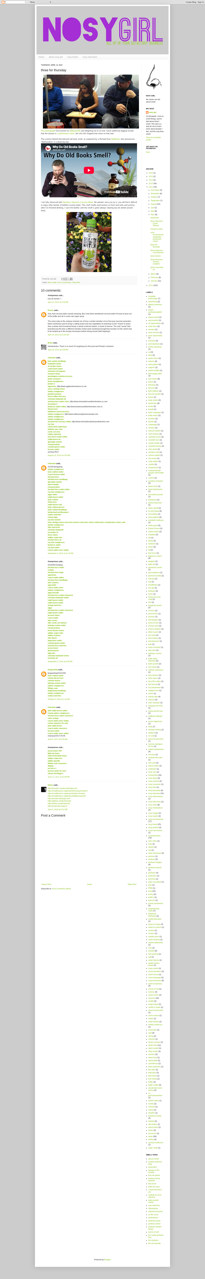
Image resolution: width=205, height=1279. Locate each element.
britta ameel (153, 415)
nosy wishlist (153, 827)
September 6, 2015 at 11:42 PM (60, 553)
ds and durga (153, 511)
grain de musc (154, 1187)
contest (151, 478)
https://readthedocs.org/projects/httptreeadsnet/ (67, 796)
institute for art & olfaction (154, 1196)
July (153, 208)
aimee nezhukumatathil (155, 311)
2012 (151, 187)
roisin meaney (154, 940)
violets (151, 1110)
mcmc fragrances (155, 721)
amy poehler (153, 320)
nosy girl (152, 112)
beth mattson (153, 391)
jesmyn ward (153, 626)
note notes (152, 841)
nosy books (72, 57)
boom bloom (156, 256)
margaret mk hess (155, 706)
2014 (151, 180)
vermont (151, 1107)
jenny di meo (153, 623)
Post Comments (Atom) (61, 889)
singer (150, 1018)
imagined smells (155, 605)
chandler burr (153, 440)
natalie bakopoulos (156, 749)
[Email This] (62, 278)
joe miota (152, 635)
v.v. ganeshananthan (155, 1094)
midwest (151, 733)
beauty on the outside (153, 1171)
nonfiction (152, 769)
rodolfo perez (153, 937)
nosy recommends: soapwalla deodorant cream (157, 237)
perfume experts (154, 868)
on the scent (153, 1215)
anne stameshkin (155, 336)
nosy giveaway (154, 790)
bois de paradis (154, 394)
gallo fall (151, 564)
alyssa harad (153, 317)
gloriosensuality (154, 576)
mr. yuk (151, 736)
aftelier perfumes (155, 305)
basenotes (152, 1167)
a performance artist (65, 133)
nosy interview (154, 793)
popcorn (151, 900)
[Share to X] (68, 278)
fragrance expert (155, 556)
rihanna (151, 933)
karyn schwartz (154, 647)
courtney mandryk (155, 481)
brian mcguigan (154, 412)
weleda (151, 1121)
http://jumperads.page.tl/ (57, 806)
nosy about (152, 778)
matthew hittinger (155, 716)
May (153, 211)
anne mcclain (153, 332)
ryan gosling (153, 954)
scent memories (154, 981)
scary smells (153, 968)
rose (150, 948)
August (154, 204)
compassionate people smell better (156, 471)
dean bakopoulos (155, 489)
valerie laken (153, 1101)
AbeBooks (115, 139)
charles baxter (154, 443)
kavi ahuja (152, 667)
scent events (153, 975)
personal (151, 879)
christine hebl (153, 452)
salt (149, 957)
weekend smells (154, 1116)
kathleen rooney (154, 653)
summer (151, 1054)
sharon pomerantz (155, 1010)
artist (150, 355)
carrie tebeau (153, 434)
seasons (151, 998)
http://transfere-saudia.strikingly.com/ (62, 788)
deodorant (152, 500)
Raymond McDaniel (152, 915)
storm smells (153, 1048)
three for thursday (155, 246)
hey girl (151, 588)
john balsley (153, 638)
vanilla (151, 1104)
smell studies (153, 1022)
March (153, 274)
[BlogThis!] (65, 278)
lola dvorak (152, 684)
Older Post (132, 884)
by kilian (151, 419)
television (152, 1073)
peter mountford (154, 882)
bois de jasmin (154, 1175)
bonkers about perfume (154, 1179)
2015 (151, 176)
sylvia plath (152, 1060)
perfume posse (154, 1221)
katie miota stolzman (152, 660)
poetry (150, 894)
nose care (152, 772)
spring (150, 1036)
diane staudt (153, 508)
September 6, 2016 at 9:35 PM (60, 662)
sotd (150, 1033)
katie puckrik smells (153, 1201)
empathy (151, 535)
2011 (151, 285)
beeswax (152, 385)
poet (150, 891)
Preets (50, 310)
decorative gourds (155, 495)
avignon (151, 367)
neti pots (151, 755)
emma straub (153, 532)
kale (150, 644)
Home (41, 57)
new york (152, 763)
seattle (151, 1001)
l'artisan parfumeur (155, 670)
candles (151, 428)
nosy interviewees (155, 796)
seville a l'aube (154, 1007)
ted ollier (151, 1070)
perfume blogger (155, 862)
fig (149, 550)
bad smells (152, 379)
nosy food (152, 787)
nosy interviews (90, 57)
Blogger (107, 1260)
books (150, 406)
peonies (151, 856)
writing (151, 1139)
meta (150, 727)
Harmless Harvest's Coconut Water (78, 202)
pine (150, 885)
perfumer (152, 873)
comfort (151, 464)
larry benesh (153, 675)
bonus (150, 397)
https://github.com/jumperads (59, 801)
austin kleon (153, 358)
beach (150, 382)
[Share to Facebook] (71, 278)
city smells (152, 458)
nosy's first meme (155, 830)
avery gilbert (153, 364)
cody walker (153, 461)
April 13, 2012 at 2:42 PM (58, 302)
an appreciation (154, 323)
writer (150, 1136)
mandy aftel (153, 697)
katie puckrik (153, 664)
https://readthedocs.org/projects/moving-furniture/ (67, 791)
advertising (152, 302)
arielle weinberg (154, 347)
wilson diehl (153, 1127)
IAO (149, 602)
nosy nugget (153, 813)
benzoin (151, 388)
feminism (152, 544)
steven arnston (154, 1042)
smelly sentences (155, 1025)
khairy (50, 785)
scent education (154, 971)
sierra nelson (153, 1015)
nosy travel (152, 824)
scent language (154, 978)
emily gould (153, 525)
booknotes (155, 218)
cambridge (152, 425)
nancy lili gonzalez (155, 739)
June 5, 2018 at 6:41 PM (57, 809)
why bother (152, 1124)
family (150, 541)
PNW (150, 888)
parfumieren (153, 1218)
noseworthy (153, 775)
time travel (152, 1076)
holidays (151, 591)
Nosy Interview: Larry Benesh (157, 251)
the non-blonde (154, 1243)
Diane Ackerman (155, 503)
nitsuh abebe (153, 766)
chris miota (152, 449)
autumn (151, 361)
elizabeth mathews (156, 520)
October (154, 197)
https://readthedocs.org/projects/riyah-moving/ (66, 793)
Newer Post (46, 884)
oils (149, 850)
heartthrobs (153, 585)
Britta (50, 343)
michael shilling (154, 730)
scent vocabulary (155, 984)
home (150, 594)
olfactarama (153, 1208)
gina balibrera (154, 573)
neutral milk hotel (155, 758)
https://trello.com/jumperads (59, 803)
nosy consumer (154, 784)
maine (150, 693)
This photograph (48, 131)
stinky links (76, 282)
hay (149, 582)
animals (151, 329)
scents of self (153, 989)
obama (151, 847)
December (155, 190)
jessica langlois (154, 629)
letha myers (153, 678)
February (155, 277)
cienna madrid (154, 455)
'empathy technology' (153, 297)
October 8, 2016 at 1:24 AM (59, 699)
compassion (153, 467)
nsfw (150, 844)
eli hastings (153, 514)
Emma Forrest (154, 528)
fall (149, 538)
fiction (150, 547)
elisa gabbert (153, 517)
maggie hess (153, 690)
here (148, 152)
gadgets (151, 561)
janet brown (153, 614)
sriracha (151, 1039)
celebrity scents (154, 437)
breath (151, 409)
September (155, 201)
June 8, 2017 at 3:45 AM (57, 739)
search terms (153, 995)
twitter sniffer (153, 1085)
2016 (151, 173)
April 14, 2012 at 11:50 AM (58, 335)
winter (150, 1130)
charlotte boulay (154, 446)
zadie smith (153, 1148)
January (154, 281)
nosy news (152, 805)
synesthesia (153, 1063)
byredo (151, 422)
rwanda (151, 951)
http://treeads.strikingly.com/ (59, 798)
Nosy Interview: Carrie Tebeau (157, 223)
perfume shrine (154, 1224)
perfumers (152, 876)
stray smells (153, 1051)
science (151, 992)
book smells (52, 282)
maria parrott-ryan (155, 711)
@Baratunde (75, 131)
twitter (150, 1082)
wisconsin (152, 1133)
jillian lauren (153, 632)
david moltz (153, 486)
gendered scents (155, 567)
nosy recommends (64, 282)
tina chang (152, 1079)
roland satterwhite (155, 943)
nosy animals (153, 781)
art (149, 352)
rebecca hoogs (154, 924)
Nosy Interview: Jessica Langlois (157, 262)
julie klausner (153, 641)
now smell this (154, 1205)
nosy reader (153, 816)
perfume (151, 859)
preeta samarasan (155, 903)
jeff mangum (153, 620)
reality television (154, 919)
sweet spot (152, 1057)
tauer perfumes (154, 1067)
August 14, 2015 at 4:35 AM (59, 455)
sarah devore (153, 960)
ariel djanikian (154, 344)
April (153, 215)
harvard (151, 579)
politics (151, 897)
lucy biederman (154, 687)
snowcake (152, 1030)
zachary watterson (155, 1143)
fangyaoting (53, 670)
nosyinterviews (154, 836)
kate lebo (152, 650)
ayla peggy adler (155, 374)
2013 (151, 183)
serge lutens (153, 1004)
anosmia (151, 341)
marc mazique (154, 703)
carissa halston (154, 431)
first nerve (152, 553)
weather (151, 1113)
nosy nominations (155, 808)
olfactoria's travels (155, 1211)
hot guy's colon (157, 229)
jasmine (151, 617)
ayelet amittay (154, 370)
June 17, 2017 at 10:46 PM (58, 777)
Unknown (52, 358)
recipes (151, 930)
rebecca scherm (154, 927)
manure (151, 700)
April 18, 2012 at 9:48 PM (58, 350)
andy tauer (152, 326)
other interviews (154, 853)
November (155, 194)
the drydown (153, 1240)
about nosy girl (56, 57)
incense (151, 610)
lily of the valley (154, 681)
